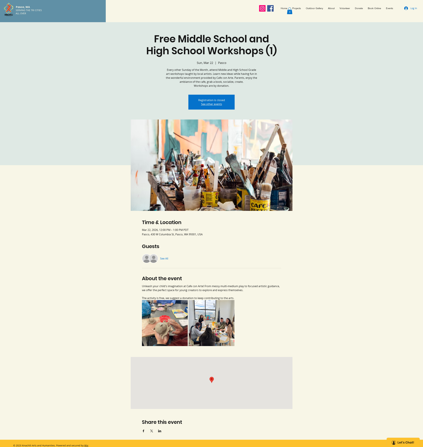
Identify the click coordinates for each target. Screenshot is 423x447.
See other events (211, 104)
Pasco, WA (23, 7)
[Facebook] (270, 8)
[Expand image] (165, 323)
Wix (86, 445)
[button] (289, 10)
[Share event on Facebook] (143, 431)
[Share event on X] (151, 431)
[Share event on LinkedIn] (159, 431)
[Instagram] (262, 8)
